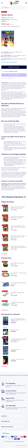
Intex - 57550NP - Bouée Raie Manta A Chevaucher (18, 283)
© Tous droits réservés (20, 441)
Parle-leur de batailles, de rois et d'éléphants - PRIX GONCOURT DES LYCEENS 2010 (18, 320)
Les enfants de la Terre (15, 349)
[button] (26, 3)
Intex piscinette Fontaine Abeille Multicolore (17, 303)
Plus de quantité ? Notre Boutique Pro (9, 62)
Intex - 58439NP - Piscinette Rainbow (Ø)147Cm (18, 273)
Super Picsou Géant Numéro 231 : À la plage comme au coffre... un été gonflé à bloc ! (19, 237)
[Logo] (14, 3)
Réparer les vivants (15, 329)
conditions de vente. (13, 71)
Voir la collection (4, 253)
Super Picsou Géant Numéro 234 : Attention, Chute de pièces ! (18, 207)
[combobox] (14, 7)
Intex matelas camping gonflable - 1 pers (18, 293)
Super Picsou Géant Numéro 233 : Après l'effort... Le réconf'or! (18, 217)
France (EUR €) (6, 433)
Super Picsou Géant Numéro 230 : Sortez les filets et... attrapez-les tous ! (19, 247)
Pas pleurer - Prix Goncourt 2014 (17, 359)
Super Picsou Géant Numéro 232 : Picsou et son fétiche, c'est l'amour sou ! (18, 227)
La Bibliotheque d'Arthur (11, 441)
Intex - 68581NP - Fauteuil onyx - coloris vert (17, 264)
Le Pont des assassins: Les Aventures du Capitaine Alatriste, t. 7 (18, 339)
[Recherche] (2, 7)
